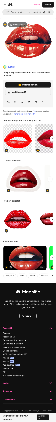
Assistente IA (9, 336)
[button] (28, 316)
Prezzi (37, 4)
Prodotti (7, 328)
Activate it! (42, 417)
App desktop (11, 365)
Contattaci (9, 399)
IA (35, 111)
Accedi (48, 4)
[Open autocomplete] (6, 12)
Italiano (28, 316)
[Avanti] (52, 138)
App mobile (8, 368)
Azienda (7, 391)
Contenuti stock (10, 351)
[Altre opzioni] (43, 102)
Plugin (8, 361)
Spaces (6, 333)
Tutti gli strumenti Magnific (15, 375)
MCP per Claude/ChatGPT (15, 354)
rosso (22, 276)
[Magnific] (28, 292)
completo (10, 276)
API (4, 372)
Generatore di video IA (13, 343)
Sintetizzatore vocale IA (14, 347)
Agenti (8, 358)
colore (32, 276)
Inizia (5, 382)
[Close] (52, 417)
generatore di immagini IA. (24, 114)
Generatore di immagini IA (14, 340)
